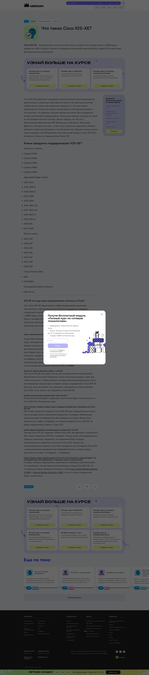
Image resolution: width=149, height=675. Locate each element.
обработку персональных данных (57, 350)
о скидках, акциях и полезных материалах (58, 355)
